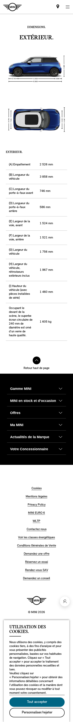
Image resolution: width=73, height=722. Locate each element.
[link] (58, 7)
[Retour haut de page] (36, 360)
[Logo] (37, 600)
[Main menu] (67, 7)
